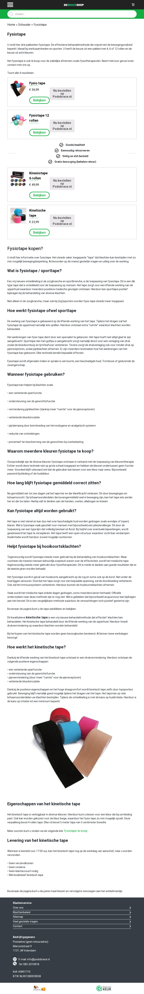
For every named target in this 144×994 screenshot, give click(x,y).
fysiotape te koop (75, 831)
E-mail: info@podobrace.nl (34, 959)
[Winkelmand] (133, 4)
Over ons (18, 907)
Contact (17, 926)
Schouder (24, 24)
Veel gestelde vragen (25, 921)
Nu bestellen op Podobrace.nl (62, 93)
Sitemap (18, 916)
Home (11, 24)
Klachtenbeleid (21, 912)
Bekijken (39, 100)
